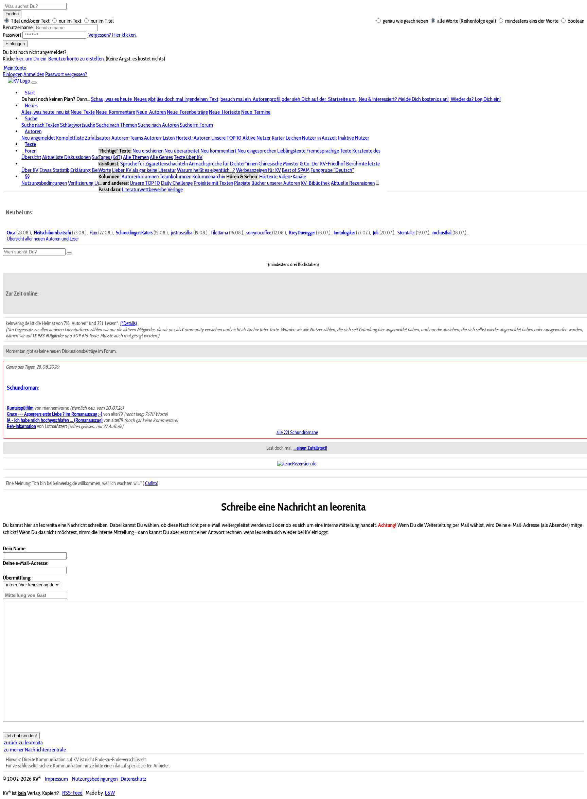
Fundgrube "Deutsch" (332, 170)
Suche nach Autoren (158, 125)
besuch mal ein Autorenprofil (250, 99)
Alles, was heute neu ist (45, 112)
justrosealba (181, 233)
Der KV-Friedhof (328, 163)
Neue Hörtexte (224, 112)
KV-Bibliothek (315, 183)
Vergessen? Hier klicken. (112, 35)
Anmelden (33, 74)
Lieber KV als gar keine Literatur (144, 170)
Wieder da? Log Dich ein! (475, 99)
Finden (12, 13)
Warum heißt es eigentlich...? (206, 170)
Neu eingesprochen (256, 150)
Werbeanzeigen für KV (258, 170)
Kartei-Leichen (286, 138)
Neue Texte (83, 112)
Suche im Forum (196, 125)
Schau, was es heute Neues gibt (123, 99)
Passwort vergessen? (66, 74)
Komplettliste (70, 138)
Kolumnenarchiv (208, 176)
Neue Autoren (151, 112)
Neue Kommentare (115, 112)
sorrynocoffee (258, 233)
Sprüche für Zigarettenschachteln (154, 163)
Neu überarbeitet (181, 150)
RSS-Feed (72, 793)
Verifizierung (80, 183)
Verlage (175, 189)
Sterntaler (406, 233)
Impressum (56, 779)
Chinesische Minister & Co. (284, 163)
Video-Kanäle (292, 176)
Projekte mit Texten (213, 183)
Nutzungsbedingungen (44, 183)
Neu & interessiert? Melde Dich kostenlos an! (403, 99)
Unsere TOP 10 (226, 138)
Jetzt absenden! (21, 735)
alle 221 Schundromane (297, 432)
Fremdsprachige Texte (328, 150)
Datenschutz (133, 779)
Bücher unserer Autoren (275, 183)
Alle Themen (136, 157)
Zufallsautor (97, 138)
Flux (93, 233)
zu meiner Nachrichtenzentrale (35, 749)
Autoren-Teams (127, 138)
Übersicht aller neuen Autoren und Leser (43, 239)
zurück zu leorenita (23, 742)
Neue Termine (255, 112)
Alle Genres (161, 157)
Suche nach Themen (116, 125)
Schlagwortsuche (77, 125)
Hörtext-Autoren (193, 138)
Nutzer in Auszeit (319, 138)
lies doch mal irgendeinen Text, (188, 99)
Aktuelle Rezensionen (353, 183)
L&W (110, 793)
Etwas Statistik (54, 170)
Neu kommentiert (218, 150)
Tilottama (219, 233)
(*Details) (128, 323)
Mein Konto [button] (14, 68)
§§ (27, 176)
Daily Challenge (177, 183)
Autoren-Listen (159, 138)
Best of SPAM (295, 170)
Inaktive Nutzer (353, 138)
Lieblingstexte (291, 150)
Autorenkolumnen (140, 176)
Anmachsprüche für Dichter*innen (223, 163)
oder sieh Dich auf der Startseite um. (319, 99)
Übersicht (31, 157)
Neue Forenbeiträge (187, 112)
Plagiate (242, 183)
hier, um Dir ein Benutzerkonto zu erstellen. (60, 58)
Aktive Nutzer (257, 138)
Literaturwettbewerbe (144, 189)
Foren (30, 150)
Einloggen (15, 43)
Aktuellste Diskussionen (66, 157)
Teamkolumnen (175, 176)
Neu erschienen (147, 150)
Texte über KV (188, 157)
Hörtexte (268, 176)
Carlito (151, 483)
